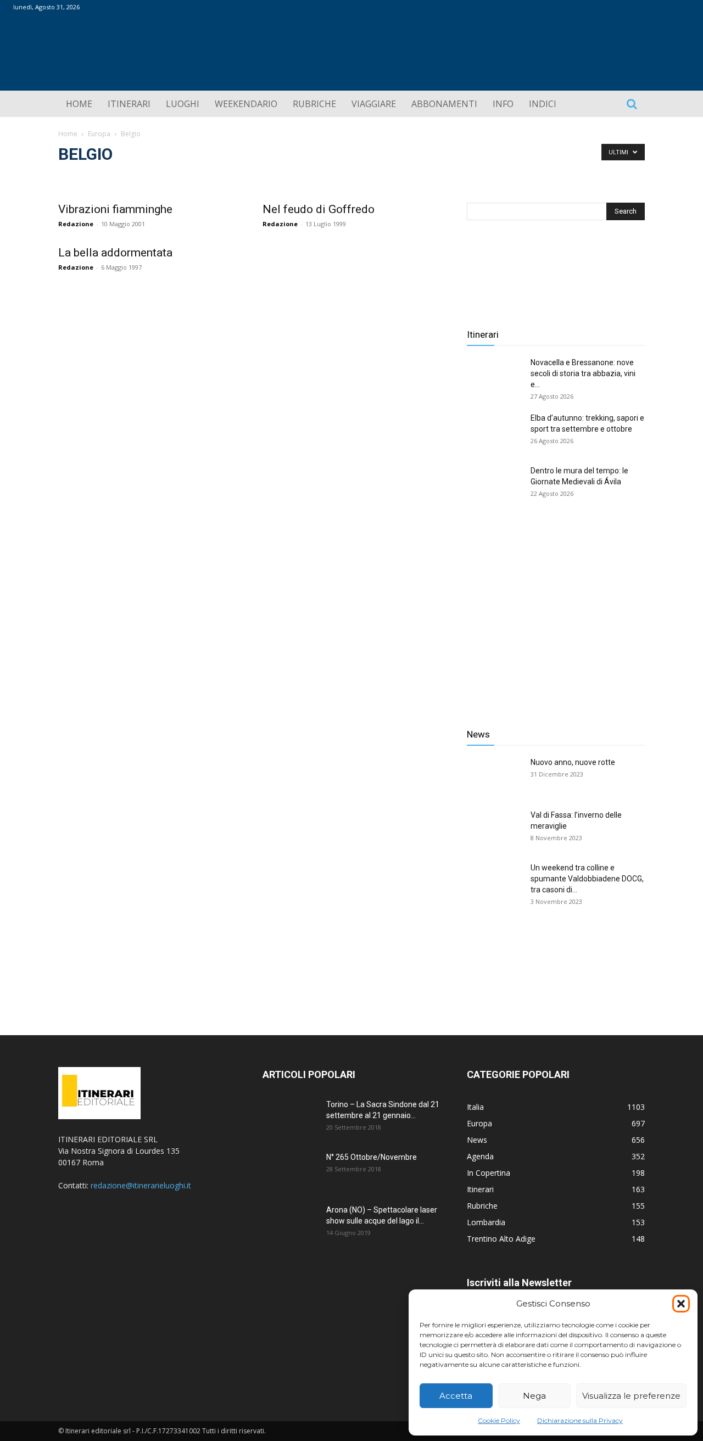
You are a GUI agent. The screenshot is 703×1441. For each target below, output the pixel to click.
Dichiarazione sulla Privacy (580, 1420)
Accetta (455, 1395)
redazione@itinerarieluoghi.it (141, 1185)
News (478, 734)
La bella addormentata (115, 252)
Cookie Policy (499, 1420)
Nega (534, 1395)
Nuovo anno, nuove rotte (573, 762)
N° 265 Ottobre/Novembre (371, 1157)
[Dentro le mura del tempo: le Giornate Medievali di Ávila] (494, 484)
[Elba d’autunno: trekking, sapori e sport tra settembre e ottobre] (494, 431)
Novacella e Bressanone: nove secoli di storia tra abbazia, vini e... (583, 373)
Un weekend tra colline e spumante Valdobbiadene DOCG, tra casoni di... (587, 878)
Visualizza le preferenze (631, 1395)
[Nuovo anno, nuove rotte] (494, 776)
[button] (681, 1303)
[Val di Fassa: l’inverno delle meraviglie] (494, 828)
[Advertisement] (556, 619)
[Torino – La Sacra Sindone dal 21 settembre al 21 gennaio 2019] (290, 1118)
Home (67, 133)
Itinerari (483, 334)
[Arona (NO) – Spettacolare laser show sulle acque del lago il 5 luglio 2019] (290, 1223)
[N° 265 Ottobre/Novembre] (290, 1171)
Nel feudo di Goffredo (319, 209)
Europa (99, 133)
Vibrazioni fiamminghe (115, 209)
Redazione (75, 224)
